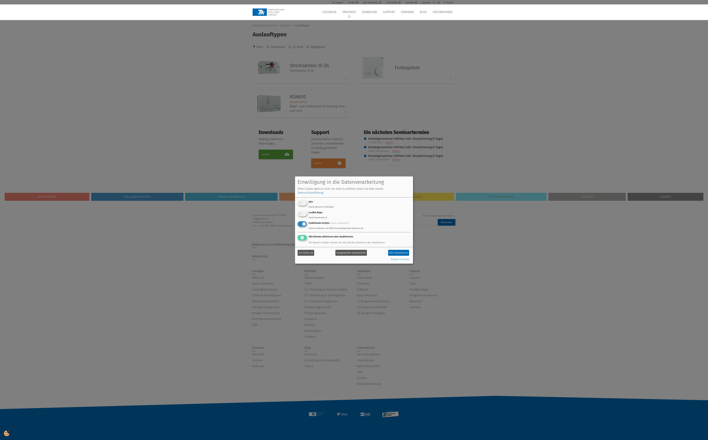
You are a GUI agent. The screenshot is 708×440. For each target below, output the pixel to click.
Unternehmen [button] (442, 12)
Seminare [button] (407, 12)
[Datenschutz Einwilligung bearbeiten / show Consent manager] (7, 433)
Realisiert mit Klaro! (400, 259)
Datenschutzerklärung (310, 192)
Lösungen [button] (329, 12)
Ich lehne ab (306, 252)
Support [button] (389, 12)
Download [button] (369, 12)
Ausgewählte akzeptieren (351, 252)
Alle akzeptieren (398, 252)
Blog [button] (423, 12)
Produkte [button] (349, 12)
